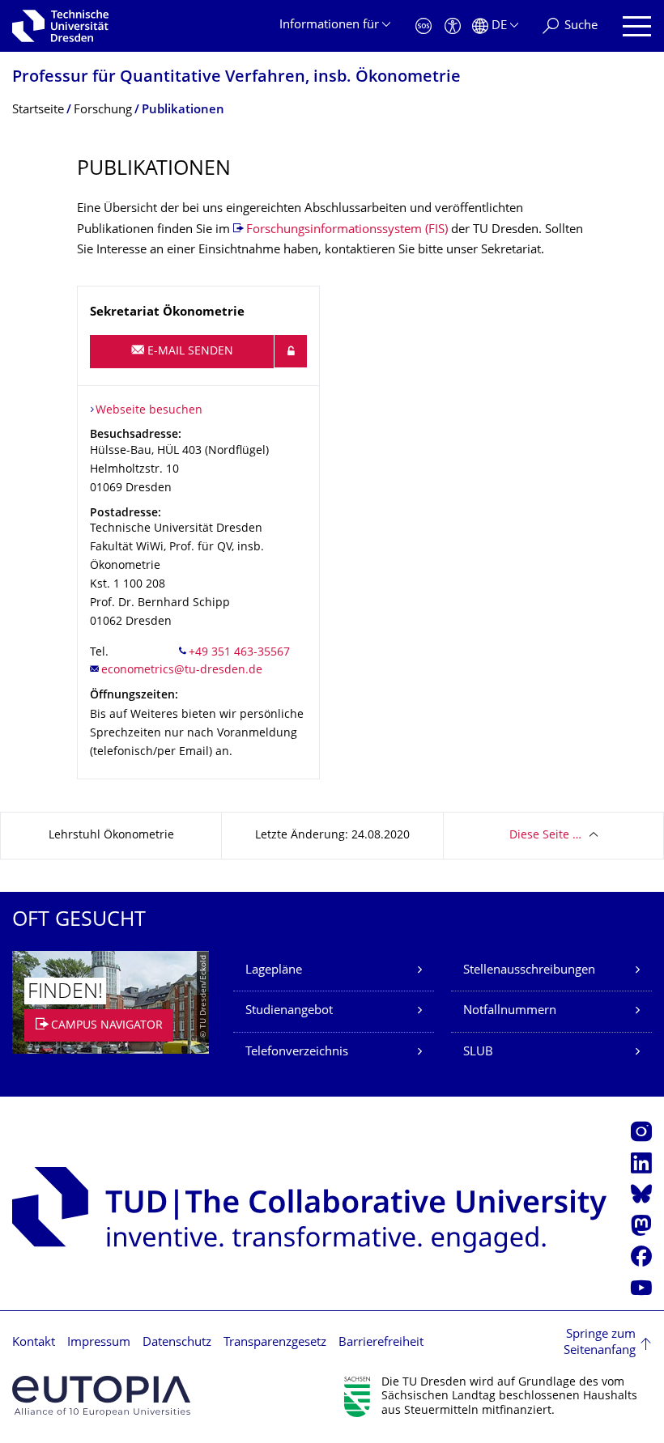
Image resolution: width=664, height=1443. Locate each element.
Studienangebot (289, 1011)
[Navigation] (637, 26)
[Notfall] (423, 26)
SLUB (478, 1052)
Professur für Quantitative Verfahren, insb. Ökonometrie (236, 78)
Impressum (98, 1343)
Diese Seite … (545, 835)
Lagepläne (273, 971)
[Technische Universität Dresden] (60, 26)
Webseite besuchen (149, 410)
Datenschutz (177, 1343)
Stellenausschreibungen (529, 971)
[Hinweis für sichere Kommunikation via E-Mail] (291, 351)
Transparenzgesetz (274, 1343)
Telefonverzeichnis (296, 1052)
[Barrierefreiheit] (453, 26)
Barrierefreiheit (381, 1343)
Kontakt (33, 1343)
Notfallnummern (509, 1011)
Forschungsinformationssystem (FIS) (347, 230)
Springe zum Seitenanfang (600, 1343)
